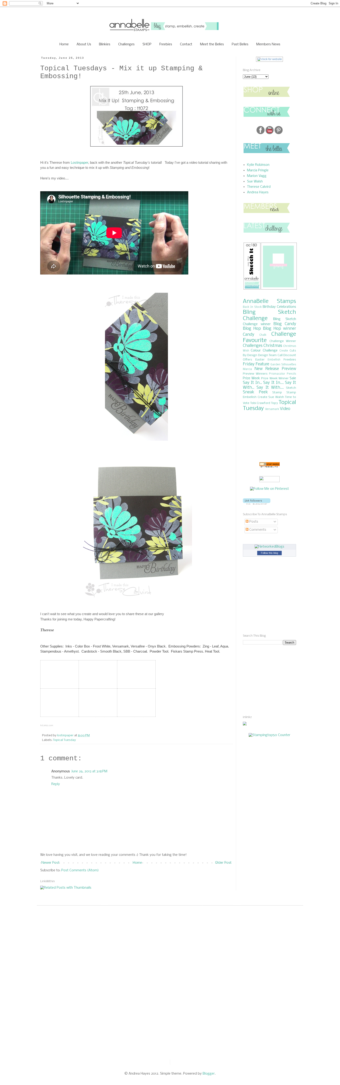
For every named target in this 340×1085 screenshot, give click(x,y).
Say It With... (270, 387)
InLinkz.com (46, 725)
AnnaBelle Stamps (269, 301)
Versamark (272, 409)
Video (285, 409)
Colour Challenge (264, 350)
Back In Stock (252, 307)
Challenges (126, 44)
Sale (293, 378)
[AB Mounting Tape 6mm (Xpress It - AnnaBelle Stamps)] (97, 702)
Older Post (223, 863)
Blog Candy (284, 324)
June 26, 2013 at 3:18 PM (89, 771)
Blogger (209, 1074)
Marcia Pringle (258, 170)
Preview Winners (255, 374)
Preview (289, 369)
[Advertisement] (257, 679)
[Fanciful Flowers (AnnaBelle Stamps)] (58, 674)
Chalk (262, 335)
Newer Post (50, 863)
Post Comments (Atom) (80, 870)
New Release (266, 369)
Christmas (272, 346)
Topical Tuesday (64, 740)
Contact (186, 44)
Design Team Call (270, 355)
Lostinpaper (79, 162)
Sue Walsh (255, 181)
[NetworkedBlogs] (269, 547)
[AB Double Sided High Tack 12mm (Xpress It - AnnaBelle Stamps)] (135, 702)
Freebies (165, 44)
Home (64, 44)
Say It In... (273, 383)
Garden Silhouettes (283, 364)
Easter (260, 359)
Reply (55, 784)
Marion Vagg (256, 176)
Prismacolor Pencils (282, 374)
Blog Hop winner (279, 329)
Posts (253, 522)
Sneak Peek (255, 392)
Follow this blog (269, 553)
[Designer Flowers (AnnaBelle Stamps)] (135, 674)
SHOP (146, 44)
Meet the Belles (212, 44)
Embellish (274, 359)
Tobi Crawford (260, 403)
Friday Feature (256, 364)
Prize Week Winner (274, 378)
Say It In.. (252, 383)
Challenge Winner (282, 341)
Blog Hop (252, 329)
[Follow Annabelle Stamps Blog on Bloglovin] (256, 504)
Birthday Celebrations (279, 307)
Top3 (274, 403)
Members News (268, 44)
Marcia (247, 369)
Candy (248, 335)
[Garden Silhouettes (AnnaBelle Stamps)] (97, 674)
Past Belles (240, 44)
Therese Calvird (259, 187)
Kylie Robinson (258, 165)
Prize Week (251, 378)
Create (283, 350)
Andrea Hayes (258, 192)
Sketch (291, 388)
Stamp (277, 392)
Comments (257, 530)
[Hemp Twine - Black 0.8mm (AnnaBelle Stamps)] (58, 702)
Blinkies (104, 44)
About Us (84, 44)
